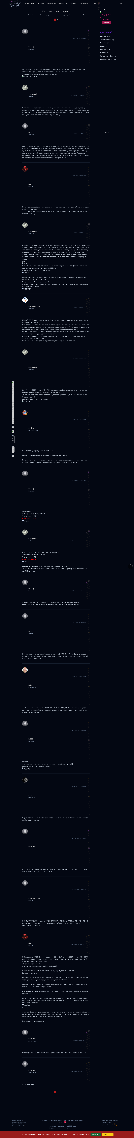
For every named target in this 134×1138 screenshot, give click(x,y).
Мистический (51, 3)
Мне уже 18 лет (96, 1134)
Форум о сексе (29, 3)
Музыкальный (63, 3)
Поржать (103, 46)
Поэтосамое (104, 53)
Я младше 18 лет (107, 1134)
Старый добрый (14, 4)
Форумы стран (84, 3)
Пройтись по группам (108, 59)
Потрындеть (105, 36)
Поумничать (104, 43)
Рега (109, 15)
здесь (35, 820)
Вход (103, 15)
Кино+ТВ (74, 3)
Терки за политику (107, 40)
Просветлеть (105, 49)
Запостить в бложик (108, 56)
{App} (94, 3)
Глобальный (40, 3)
